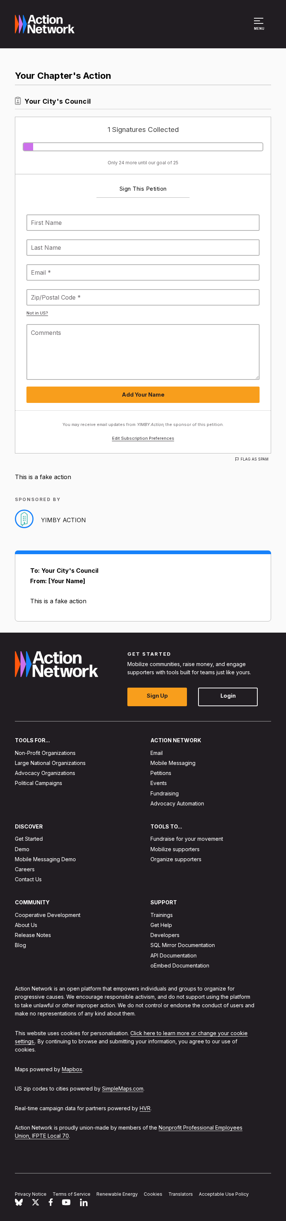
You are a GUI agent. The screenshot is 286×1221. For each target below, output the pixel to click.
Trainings (161, 915)
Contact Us (28, 879)
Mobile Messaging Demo (45, 859)
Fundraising (164, 793)
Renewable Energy (117, 1194)
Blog (20, 945)
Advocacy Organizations (45, 773)
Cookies (153, 1194)
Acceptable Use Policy (224, 1194)
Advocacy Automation (177, 803)
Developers (164, 935)
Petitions (160, 773)
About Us (26, 925)
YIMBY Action (63, 520)
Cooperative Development (47, 915)
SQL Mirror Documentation (182, 945)
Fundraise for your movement (186, 839)
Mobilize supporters (175, 849)
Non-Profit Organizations (45, 753)
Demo (22, 849)
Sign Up (157, 696)
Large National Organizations (50, 763)
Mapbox (72, 1069)
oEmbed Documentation (179, 965)
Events (158, 783)
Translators (180, 1194)
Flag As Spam (254, 459)
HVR (145, 1108)
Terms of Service (71, 1194)
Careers (25, 869)
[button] (260, 27)
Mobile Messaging (173, 763)
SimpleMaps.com (122, 1088)
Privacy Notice (31, 1194)
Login (228, 696)
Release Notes (33, 935)
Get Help (161, 925)
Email (156, 753)
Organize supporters (175, 859)
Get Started (29, 839)
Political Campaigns (38, 783)
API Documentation (173, 955)
